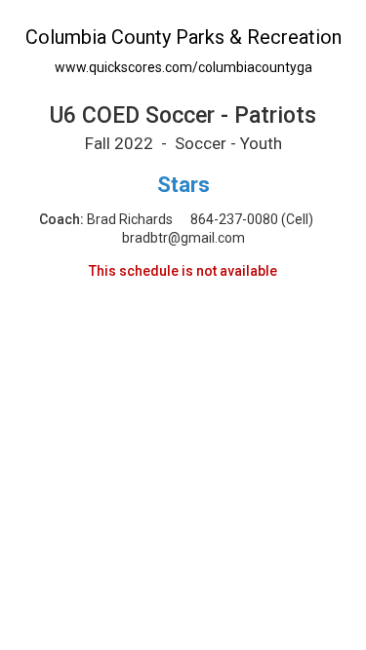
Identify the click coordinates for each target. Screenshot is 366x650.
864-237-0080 (234, 219)
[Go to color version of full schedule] (183, 9)
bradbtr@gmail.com (183, 238)
